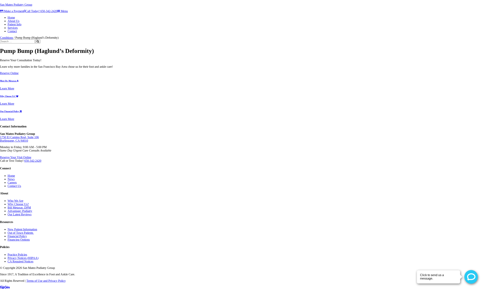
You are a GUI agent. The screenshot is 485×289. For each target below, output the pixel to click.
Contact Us (14, 186)
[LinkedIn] (8, 287)
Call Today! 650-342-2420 (41, 11)
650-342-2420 (32, 160)
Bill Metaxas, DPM (19, 207)
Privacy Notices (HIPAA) (23, 258)
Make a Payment (13, 11)
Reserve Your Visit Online (15, 157)
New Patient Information (22, 229)
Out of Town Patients (21, 232)
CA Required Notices (20, 261)
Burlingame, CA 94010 (14, 140)
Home (11, 175)
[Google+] (5, 287)
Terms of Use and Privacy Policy (46, 280)
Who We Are (15, 200)
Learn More (7, 88)
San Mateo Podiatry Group (16, 4)
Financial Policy (17, 236)
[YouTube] (3, 287)
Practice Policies (17, 254)
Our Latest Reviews (19, 214)
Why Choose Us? (8, 96)
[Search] (37, 41)
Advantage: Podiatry (20, 211)
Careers (12, 182)
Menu (64, 11)
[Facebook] (1, 287)
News (11, 179)
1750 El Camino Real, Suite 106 (19, 137)
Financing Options (19, 239)
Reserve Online (9, 73)
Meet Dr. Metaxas (8, 81)
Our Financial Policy (10, 111)
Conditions (6, 37)
